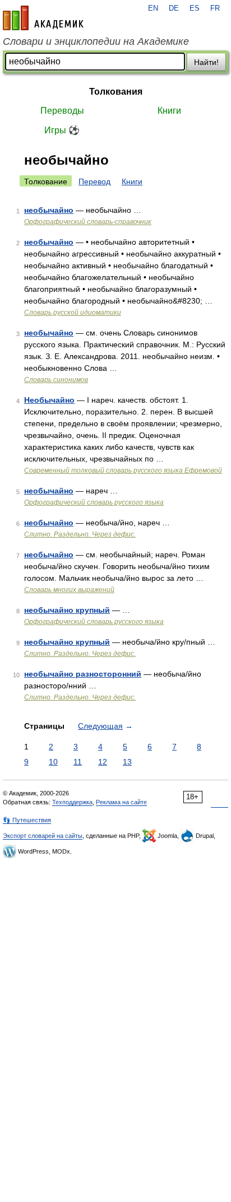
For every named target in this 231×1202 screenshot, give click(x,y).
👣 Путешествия (27, 820)
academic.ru (43, 18)
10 (53, 761)
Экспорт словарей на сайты (42, 835)
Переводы (62, 110)
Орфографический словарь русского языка (94, 502)
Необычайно (49, 399)
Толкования (115, 91)
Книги (169, 110)
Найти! (206, 62)
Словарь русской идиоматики (72, 312)
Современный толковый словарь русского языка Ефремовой (123, 470)
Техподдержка (72, 802)
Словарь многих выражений (69, 590)
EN (153, 8)
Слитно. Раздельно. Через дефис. (80, 534)
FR (215, 8)
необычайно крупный (67, 609)
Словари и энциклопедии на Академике (96, 41)
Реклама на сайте (121, 802)
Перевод (94, 181)
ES (195, 8)
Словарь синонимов (56, 380)
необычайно (48, 210)
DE (174, 8)
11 (77, 761)
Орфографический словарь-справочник (87, 222)
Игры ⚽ (62, 130)
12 (102, 761)
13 (127, 761)
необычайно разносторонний (82, 673)
